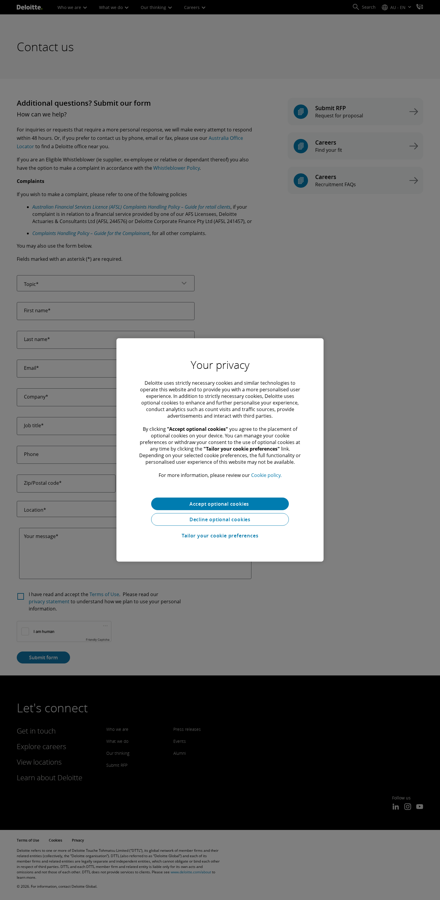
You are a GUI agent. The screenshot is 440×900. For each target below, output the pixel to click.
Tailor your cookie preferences (220, 535)
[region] (220, 450)
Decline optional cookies (220, 519)
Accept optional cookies (220, 504)
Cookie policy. (266, 475)
